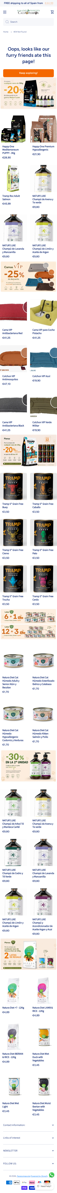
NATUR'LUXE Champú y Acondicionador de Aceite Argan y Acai (42, 924)
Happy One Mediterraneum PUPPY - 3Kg (10, 150)
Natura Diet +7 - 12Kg (13, 1007)
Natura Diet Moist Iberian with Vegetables (41, 1107)
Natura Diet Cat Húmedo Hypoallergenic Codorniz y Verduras (12, 735)
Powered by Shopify (39, 1176)
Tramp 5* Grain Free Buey (12, 505)
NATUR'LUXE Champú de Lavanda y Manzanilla (13, 249)
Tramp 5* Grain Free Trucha (12, 598)
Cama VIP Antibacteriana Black (13, 424)
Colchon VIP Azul (41, 376)
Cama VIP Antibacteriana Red (12, 331)
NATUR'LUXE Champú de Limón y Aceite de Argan (43, 249)
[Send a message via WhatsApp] (51, 1175)
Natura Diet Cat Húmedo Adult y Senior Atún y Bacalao (10, 682)
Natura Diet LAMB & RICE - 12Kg (42, 1009)
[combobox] (28, 22)
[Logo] (28, 12)
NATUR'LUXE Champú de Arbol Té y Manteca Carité (13, 824)
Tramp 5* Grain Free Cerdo (42, 598)
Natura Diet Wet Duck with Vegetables (40, 1057)
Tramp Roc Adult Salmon (11, 197)
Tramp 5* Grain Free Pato (42, 551)
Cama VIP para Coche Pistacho (43, 331)
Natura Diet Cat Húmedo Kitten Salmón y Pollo (40, 734)
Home (5, 32)
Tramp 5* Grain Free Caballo (42, 505)
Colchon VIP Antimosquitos (10, 377)
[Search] (6, 22)
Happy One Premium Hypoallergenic (43, 148)
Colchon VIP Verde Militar (42, 424)
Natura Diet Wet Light (10, 1105)
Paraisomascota (23, 1176)
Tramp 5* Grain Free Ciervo (12, 551)
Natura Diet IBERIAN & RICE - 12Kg (12, 1055)
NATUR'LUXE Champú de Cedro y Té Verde (12, 873)
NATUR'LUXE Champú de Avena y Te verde (42, 199)
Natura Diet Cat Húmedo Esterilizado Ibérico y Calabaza (43, 681)
